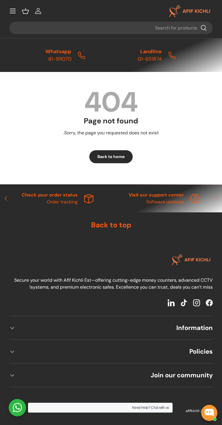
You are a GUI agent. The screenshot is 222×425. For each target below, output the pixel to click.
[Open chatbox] (209, 413)
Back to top (111, 225)
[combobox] (111, 28)
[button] (25, 11)
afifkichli (192, 411)
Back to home (111, 156)
